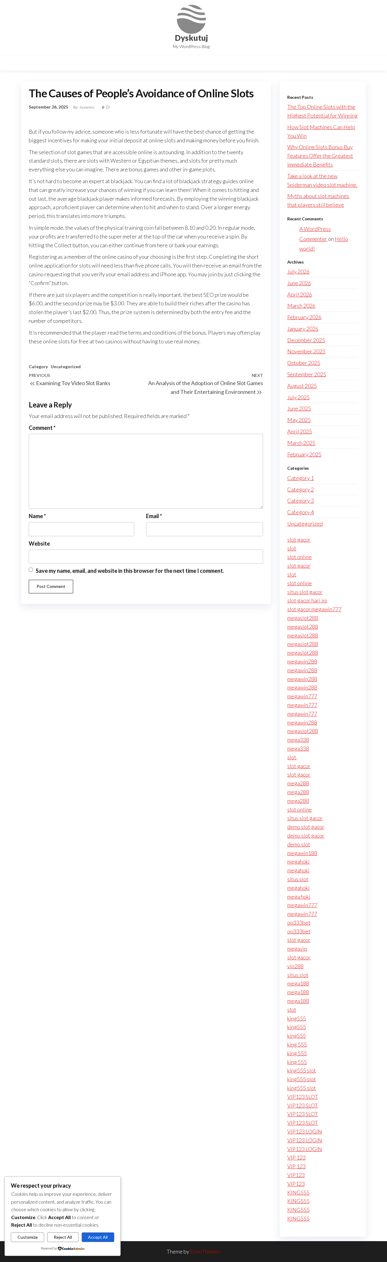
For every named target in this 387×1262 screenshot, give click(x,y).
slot (291, 548)
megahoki (298, 861)
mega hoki (299, 896)
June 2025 (299, 408)
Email (154, 516)
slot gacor (299, 539)
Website (39, 543)
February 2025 (304, 454)
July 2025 (298, 397)
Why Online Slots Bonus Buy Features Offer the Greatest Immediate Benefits (320, 156)
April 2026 (299, 294)
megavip (297, 948)
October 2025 (303, 362)
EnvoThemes (205, 1251)
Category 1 (300, 478)
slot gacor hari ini (307, 600)
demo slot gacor (305, 826)
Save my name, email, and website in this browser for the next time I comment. (130, 570)
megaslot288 (302, 618)
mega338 (298, 739)
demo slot (298, 844)
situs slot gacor (305, 592)
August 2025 (302, 385)
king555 (296, 1018)
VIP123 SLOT (302, 1096)
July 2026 (298, 271)
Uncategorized (66, 366)
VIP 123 (296, 1157)
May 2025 (299, 420)
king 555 (297, 1044)
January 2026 (302, 328)
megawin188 (302, 853)
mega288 (298, 783)
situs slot (297, 879)
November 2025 (306, 351)
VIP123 (296, 1175)
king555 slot (301, 1070)
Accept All (98, 1237)
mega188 (298, 983)
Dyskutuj (191, 38)
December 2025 (306, 340)
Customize (28, 1237)
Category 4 (300, 512)
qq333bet (299, 922)
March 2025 (301, 443)
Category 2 (300, 489)
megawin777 (302, 696)
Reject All (63, 1237)
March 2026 (301, 305)
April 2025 (299, 431)
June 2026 (299, 283)
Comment (42, 427)
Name (37, 516)
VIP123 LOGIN (304, 1131)
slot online (299, 556)
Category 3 (300, 500)
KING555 (298, 1192)
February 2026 (304, 317)
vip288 (295, 966)
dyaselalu (87, 107)
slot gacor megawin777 (314, 609)
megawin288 (302, 661)
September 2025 (306, 374)
